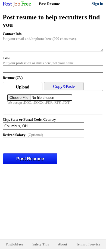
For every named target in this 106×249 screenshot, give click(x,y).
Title (6, 58)
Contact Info (12, 34)
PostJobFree (14, 244)
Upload (22, 87)
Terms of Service (88, 244)
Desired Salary (14, 135)
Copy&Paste (64, 86)
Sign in (97, 4)
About (62, 244)
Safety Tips (40, 244)
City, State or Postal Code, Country (29, 119)
